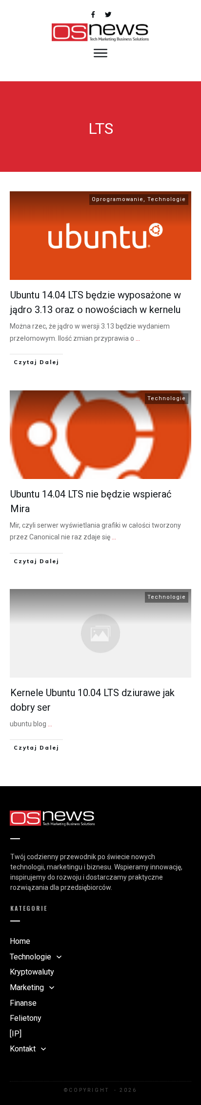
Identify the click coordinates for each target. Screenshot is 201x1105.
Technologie (166, 199)
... (138, 338)
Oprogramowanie (117, 199)
